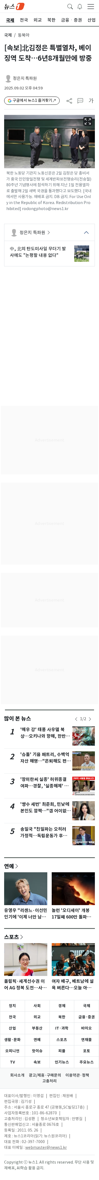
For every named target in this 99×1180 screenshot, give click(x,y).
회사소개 (17, 1075)
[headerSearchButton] (70, 6)
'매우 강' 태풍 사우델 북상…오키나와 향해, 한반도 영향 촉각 (45, 736)
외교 (37, 1017)
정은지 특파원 (25, 78)
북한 (61, 1017)
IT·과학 (61, 1028)
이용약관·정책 (77, 1075)
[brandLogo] (14, 6)
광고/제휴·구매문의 (45, 1075)
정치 (12, 1005)
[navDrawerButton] (91, 6)
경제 (61, 1005)
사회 (37, 1005)
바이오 (86, 1028)
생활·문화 (12, 1039)
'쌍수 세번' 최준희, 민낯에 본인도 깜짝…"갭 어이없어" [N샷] (44, 810)
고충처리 (49, 1081)
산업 (12, 1028)
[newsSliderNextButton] (89, 719)
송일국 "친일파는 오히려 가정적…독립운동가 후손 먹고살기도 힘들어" (43, 835)
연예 (9, 866)
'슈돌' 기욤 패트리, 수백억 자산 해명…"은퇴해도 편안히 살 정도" (45, 761)
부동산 (37, 1028)
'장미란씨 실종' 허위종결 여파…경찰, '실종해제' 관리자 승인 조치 (44, 786)
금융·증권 (86, 1017)
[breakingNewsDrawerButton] (79, 6)
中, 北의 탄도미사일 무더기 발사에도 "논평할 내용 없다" (38, 252)
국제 (8, 35)
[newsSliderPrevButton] (76, 719)
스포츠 (11, 937)
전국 (12, 1017)
